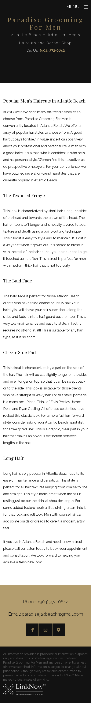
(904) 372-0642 (52, 50)
